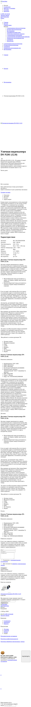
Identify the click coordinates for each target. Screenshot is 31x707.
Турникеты (10, 39)
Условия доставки (5, 192)
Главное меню (8, 25)
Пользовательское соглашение (9, 636)
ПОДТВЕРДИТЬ (26, 656)
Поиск (2, 18)
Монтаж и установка (9, 8)
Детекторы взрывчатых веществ (15, 33)
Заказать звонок (5, 15)
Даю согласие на (13, 564)
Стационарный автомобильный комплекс (18, 36)
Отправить (3, 568)
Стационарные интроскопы (14, 35)
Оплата (6, 632)
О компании (7, 7)
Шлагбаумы (10, 41)
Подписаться (4, 602)
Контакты (6, 11)
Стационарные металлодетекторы (16, 28)
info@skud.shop (5, 16)
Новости (6, 623)
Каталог (6, 23)
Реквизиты (7, 622)
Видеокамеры (10, 31)
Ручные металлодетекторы (14, 29)
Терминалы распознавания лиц (15, 38)
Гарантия (6, 630)
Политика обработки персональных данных (13, 641)
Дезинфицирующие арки (14, 32)
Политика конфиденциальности (9, 639)
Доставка (6, 9)
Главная (6, 22)
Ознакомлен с (11, 560)
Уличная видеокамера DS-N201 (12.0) (11, 594)
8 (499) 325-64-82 (5, 14)
